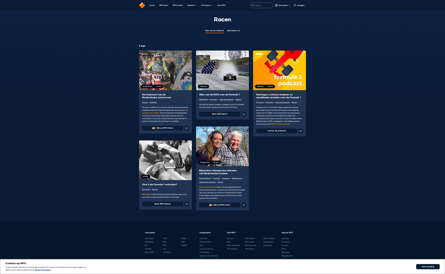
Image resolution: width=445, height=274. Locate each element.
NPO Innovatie (250, 245)
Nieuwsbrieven (287, 256)
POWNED (167, 252)
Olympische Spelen (207, 182)
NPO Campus (232, 249)
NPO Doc (230, 238)
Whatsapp (285, 252)
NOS (165, 242)
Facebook (285, 238)
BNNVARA (149, 242)
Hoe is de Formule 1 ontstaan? (159, 184)
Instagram (285, 242)
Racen (145, 102)
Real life (153, 102)
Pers (201, 245)
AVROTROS (149, 238)
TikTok (283, 249)
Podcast (260, 102)
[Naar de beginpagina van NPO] (142, 5)
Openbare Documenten (208, 256)
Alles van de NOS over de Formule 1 (219, 94)
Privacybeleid (204, 252)
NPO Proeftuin (269, 238)
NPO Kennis (249, 249)
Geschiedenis (205, 178)
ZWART (184, 245)
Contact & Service (206, 249)
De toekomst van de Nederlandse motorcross (156, 96)
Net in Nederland (233, 245)
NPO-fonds (249, 242)
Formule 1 (214, 100)
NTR (165, 245)
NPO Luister (178, 5)
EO (146, 245)
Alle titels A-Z (233, 31)
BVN (228, 242)
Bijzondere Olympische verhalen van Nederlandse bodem (218, 172)
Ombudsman (268, 242)
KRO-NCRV (149, 252)
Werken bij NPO (205, 242)
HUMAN (148, 249)
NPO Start (163, 5)
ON (164, 249)
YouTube (284, 245)
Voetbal (216, 178)
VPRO (183, 238)
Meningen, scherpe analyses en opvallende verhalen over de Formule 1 (278, 96)
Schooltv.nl (267, 245)
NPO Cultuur (250, 238)
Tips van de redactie (214, 31)
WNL (183, 242)
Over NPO (221, 5)
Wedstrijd (203, 100)
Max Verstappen (227, 100)
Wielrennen (237, 178)
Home (152, 5)
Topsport (226, 178)
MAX (165, 238)
